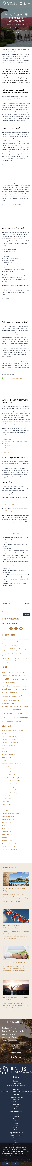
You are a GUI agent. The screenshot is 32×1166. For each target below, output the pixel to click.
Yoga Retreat (18, 721)
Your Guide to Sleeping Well (10, 849)
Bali (16, 1121)
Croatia (16, 1125)
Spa (23, 696)
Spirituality (5, 810)
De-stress (16, 1138)
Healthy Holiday (8, 683)
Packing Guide (6, 799)
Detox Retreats (12, 675)
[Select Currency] (24, 3)
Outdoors (16, 692)
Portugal (22, 692)
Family (23, 675)
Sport (16, 700)
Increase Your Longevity (9, 790)
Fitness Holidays (14, 679)
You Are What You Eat (8, 846)
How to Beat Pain (7, 772)
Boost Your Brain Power (9, 739)
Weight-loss (7, 450)
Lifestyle (5, 689)
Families (18, 675)
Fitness (5, 679)
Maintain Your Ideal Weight (10, 793)
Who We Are (16, 1102)
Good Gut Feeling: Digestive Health (13, 763)
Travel (4, 825)
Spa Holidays (6, 700)
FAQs (16, 1108)
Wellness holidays (21, 718)
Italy (26, 686)
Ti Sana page (9, 511)
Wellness (17, 714)
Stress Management (9, 703)
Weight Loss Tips (7, 834)
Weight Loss (17, 710)
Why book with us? (16, 1104)
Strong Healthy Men (8, 819)
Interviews (21, 686)
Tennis (20, 706)
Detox (22, 672)
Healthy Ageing (6, 766)
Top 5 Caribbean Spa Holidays (14, 963)
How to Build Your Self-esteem (11, 775)
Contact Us (16, 1106)
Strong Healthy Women (10, 706)
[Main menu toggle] (29, 4)
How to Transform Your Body (10, 784)
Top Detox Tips (6, 822)
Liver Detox (7, 443)
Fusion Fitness (8, 439)
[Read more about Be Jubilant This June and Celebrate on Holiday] (16, 916)
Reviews (5, 696)
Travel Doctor (6, 828)
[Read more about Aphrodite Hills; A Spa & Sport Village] (16, 878)
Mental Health (6, 796)
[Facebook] (13, 1077)
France (16, 1123)
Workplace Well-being (9, 843)
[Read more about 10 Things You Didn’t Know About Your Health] (16, 987)
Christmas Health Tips (8, 745)
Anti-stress (7, 445)
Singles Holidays (14, 696)
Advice (11, 672)
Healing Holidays (24, 679)
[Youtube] (18, 1077)
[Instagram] (16, 1077)
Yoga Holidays (10, 721)
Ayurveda (5, 733)
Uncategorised (6, 831)
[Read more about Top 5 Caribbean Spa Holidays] (16, 953)
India (17, 686)
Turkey (16, 1129)
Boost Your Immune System (10, 742)
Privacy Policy (16, 1099)
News (3, 692)
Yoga (4, 721)
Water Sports (9, 709)
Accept (6, 1163)
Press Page (5, 801)
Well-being (7, 714)
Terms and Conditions (16, 1097)
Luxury (10, 689)
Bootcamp (16, 672)
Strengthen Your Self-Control (11, 813)
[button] (11, 628)
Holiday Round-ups (8, 686)
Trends (3, 709)
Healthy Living (19, 683)
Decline (15, 1163)
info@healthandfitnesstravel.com (16, 1085)
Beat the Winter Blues (9, 736)
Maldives (16, 1119)
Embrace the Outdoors (9, 754)
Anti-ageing (7, 448)
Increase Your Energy (8, 787)
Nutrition (9, 692)
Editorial (4, 751)
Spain (12, 700)
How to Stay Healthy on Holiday (11, 781)
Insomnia (6, 452)
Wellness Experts (7, 718)
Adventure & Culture (16, 1135)
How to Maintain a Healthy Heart (12, 778)
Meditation (16, 689)
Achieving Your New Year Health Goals (13, 730)
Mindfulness (23, 689)
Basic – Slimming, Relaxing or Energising (15, 441)
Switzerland (16, 1114)
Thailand (25, 706)
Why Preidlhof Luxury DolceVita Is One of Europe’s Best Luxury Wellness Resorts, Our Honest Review (15, 661)
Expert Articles (6, 757)
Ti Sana (18, 56)
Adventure (5, 672)
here (19, 519)
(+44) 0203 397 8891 (16, 1083)
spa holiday (13, 239)
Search (4, 611)
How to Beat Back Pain (9, 769)
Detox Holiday (5, 675)
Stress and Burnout (8, 816)
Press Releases (6, 804)
